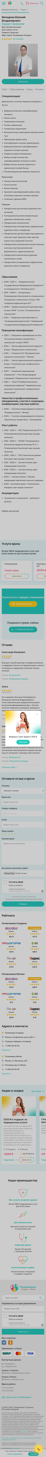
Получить (23, 742)
